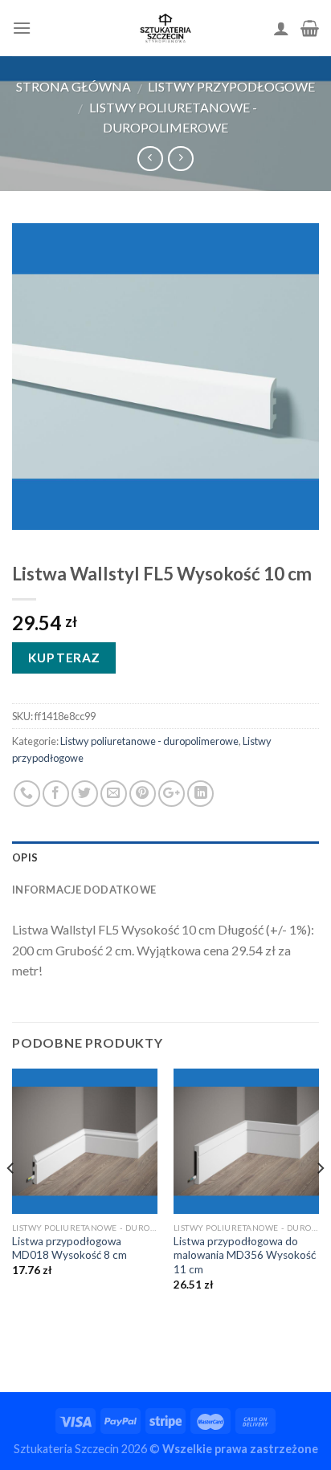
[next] (320, 1200)
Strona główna (73, 86)
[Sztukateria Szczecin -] (165, 28)
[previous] (11, 1200)
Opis (25, 857)
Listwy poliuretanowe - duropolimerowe (149, 741)
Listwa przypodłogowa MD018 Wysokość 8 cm (69, 1248)
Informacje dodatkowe (84, 889)
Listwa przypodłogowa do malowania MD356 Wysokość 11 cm (245, 1255)
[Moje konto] (281, 28)
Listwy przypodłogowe (231, 86)
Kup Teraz (64, 657)
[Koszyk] (309, 28)
